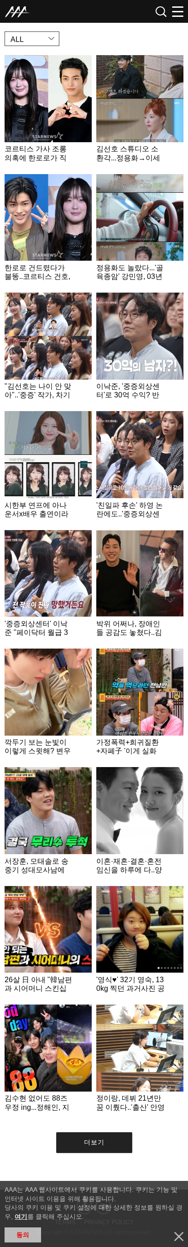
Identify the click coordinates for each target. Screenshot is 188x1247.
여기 (21, 1216)
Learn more (48, 112)
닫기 (178, 1236)
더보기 (94, 1142)
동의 (22, 1234)
